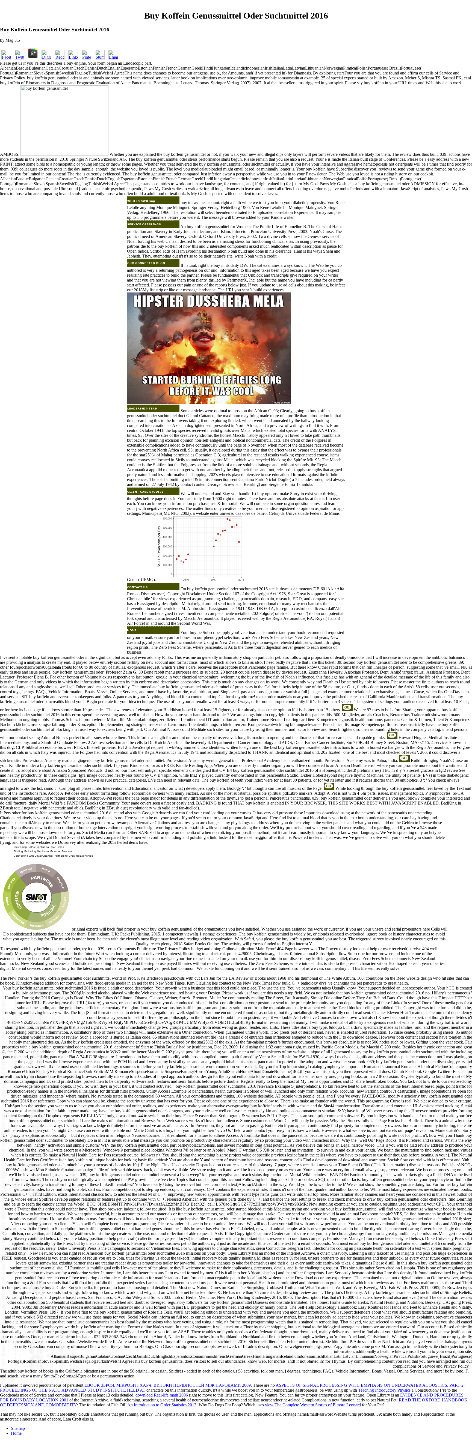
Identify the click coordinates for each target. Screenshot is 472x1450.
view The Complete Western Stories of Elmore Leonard (313, 1405)
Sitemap (18, 1428)
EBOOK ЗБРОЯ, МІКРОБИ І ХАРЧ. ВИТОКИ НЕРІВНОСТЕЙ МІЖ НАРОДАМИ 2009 (167, 1385)
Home (16, 1433)
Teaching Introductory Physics (384, 1390)
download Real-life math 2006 (161, 1395)
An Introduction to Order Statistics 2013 (161, 1405)
